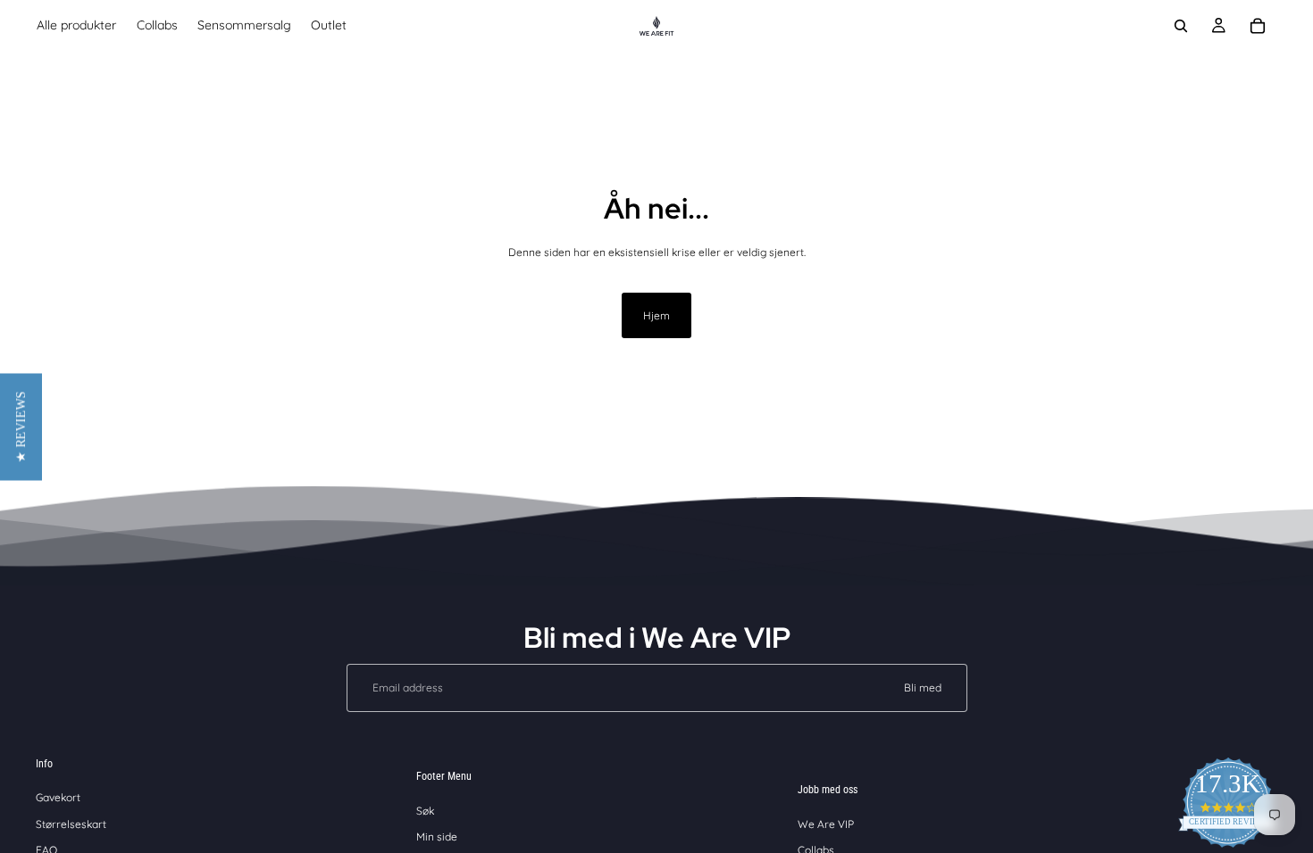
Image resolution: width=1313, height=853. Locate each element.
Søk (425, 810)
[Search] (1180, 26)
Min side (436, 836)
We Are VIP (826, 824)
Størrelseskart (71, 824)
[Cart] (1257, 26)
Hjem (656, 315)
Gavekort (58, 797)
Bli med (922, 687)
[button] (21, 426)
